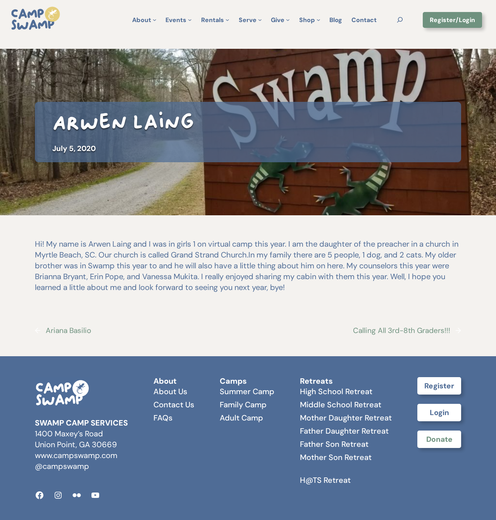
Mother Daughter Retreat (346, 418)
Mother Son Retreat (336, 457)
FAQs (162, 418)
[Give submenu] (288, 20)
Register (439, 386)
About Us (170, 391)
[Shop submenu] (318, 20)
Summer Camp (247, 391)
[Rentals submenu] (227, 20)
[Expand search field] (399, 19)
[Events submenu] (190, 20)
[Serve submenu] (260, 20)
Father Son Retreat (334, 444)
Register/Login (452, 20)
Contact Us (173, 405)
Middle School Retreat (340, 405)
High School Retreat (336, 391)
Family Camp (243, 405)
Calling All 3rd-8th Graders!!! (401, 330)
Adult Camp (241, 418)
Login (439, 412)
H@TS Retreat (325, 480)
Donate (439, 439)
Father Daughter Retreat (344, 431)
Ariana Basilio (68, 330)
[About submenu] (155, 20)
